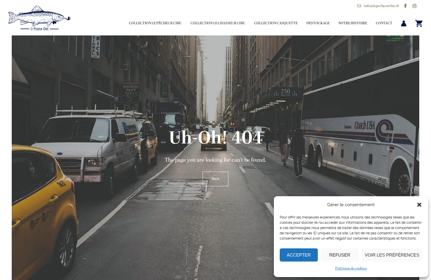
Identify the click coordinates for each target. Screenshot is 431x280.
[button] (419, 205)
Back (215, 179)
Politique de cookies (351, 269)
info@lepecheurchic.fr (381, 6)
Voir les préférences (392, 254)
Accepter (299, 254)
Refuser (339, 254)
